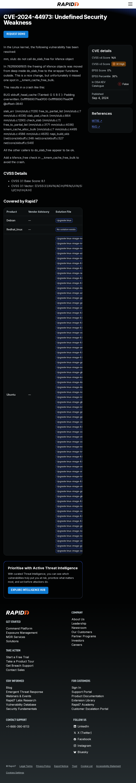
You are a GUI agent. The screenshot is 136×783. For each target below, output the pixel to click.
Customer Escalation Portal (90, 709)
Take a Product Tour (20, 661)
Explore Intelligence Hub (28, 590)
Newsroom (79, 627)
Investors (78, 640)
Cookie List (87, 766)
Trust (74, 766)
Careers (77, 644)
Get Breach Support (19, 665)
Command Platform (19, 628)
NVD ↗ (96, 126)
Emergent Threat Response (24, 692)
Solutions (12, 641)
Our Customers (82, 632)
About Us (78, 619)
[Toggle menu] (130, 4)
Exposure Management (21, 632)
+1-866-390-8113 (17, 726)
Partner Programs (84, 636)
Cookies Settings (15, 772)
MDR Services (15, 637)
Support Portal (82, 692)
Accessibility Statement (108, 766)
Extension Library (83, 700)
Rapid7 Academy (83, 704)
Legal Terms (26, 766)
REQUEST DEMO (16, 34)
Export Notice (61, 766)
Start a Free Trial (17, 657)
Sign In (76, 687)
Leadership (79, 623)
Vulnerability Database (21, 704)
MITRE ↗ (97, 120)
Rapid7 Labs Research (21, 700)
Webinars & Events (18, 696)
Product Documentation (88, 696)
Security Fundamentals (21, 709)
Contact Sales (15, 670)
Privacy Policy (43, 766)
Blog (9, 687)
